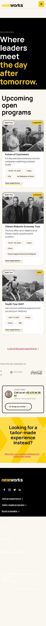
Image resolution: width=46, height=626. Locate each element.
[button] (41, 4)
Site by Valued (30, 596)
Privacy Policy (30, 603)
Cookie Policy (30, 610)
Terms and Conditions (34, 617)
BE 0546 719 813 (31, 625)
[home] (12, 5)
